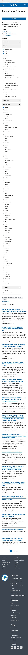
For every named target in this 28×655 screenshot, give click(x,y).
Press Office (6, 100)
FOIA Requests (14, 635)
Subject (5, 46)
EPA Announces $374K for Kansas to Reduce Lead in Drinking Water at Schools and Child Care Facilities (13, 468)
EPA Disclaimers (15, 630)
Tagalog (3, 569)
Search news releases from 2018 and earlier (10, 35)
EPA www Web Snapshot (17, 585)
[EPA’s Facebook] (12, 647)
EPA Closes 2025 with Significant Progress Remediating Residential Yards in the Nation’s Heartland (14, 436)
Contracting (14, 583)
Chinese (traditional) (6, 562)
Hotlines (13, 632)
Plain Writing (14, 593)
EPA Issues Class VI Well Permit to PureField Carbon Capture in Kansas (12, 380)
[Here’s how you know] (14, 1)
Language (5, 287)
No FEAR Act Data (15, 590)
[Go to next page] (14, 551)
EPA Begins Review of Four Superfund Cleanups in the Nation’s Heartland (13, 345)
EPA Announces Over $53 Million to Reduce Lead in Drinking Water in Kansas (14, 310)
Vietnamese (17, 569)
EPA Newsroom (7, 32)
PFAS (20, 298)
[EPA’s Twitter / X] (15, 647)
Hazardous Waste (13, 298)
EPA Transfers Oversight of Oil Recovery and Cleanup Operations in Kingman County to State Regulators (14, 399)
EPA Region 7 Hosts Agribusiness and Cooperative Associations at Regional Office (13, 484)
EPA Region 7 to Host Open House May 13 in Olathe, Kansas (13, 515)
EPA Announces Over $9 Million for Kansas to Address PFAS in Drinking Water (13, 329)
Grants (12, 588)
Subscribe (13, 615)
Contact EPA (14, 628)
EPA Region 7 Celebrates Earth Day (12, 529)
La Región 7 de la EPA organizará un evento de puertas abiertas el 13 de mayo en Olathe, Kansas (14, 498)
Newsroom (13, 610)
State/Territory (6, 104)
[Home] (13, 4)
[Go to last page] (17, 551)
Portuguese (4, 566)
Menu (24, 5)
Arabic (3, 560)
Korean (16, 564)
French (16, 562)
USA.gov (13, 617)
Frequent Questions (16, 637)
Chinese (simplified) (19, 560)
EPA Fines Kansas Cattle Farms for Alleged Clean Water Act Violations (12, 539)
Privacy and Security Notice (18, 595)
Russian (16, 566)
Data (12, 603)
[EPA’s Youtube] (18, 647)
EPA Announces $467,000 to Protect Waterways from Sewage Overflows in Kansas (13, 364)
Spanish (16, 558)
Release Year (6, 42)
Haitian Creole (5, 564)
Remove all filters (5, 301)
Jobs (12, 608)
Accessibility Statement (16, 578)
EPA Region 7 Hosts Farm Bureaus (12, 452)
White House (14, 620)
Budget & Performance (16, 581)
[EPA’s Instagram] (21, 647)
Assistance (4, 558)
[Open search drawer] (3, 5)
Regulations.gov (15, 613)
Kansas (5, 298)
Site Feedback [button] (14, 640)
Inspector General (15, 605)
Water (4, 299)
